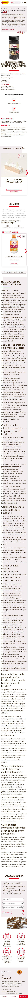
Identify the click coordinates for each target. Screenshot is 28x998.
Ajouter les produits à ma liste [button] (15, 272)
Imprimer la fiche (19, 228)
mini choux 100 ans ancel (9, 494)
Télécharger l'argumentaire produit (14, 94)
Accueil (3, 9)
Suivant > (7, 912)
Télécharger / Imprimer (14, 103)
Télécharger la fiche (8, 228)
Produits (8, 9)
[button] (23, 236)
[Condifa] (5, 2)
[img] (22, 903)
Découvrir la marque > (9, 29)
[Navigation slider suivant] (26, 251)
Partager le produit (14, 112)
